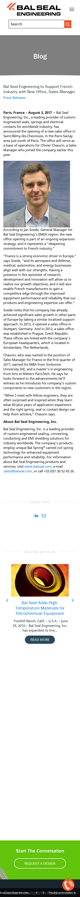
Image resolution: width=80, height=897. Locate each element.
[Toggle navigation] (72, 9)
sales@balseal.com (17, 471)
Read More (39, 639)
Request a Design (40, 863)
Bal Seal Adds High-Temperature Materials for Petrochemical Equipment (40, 608)
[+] (40, 580)
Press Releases (14, 97)
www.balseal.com (38, 466)
